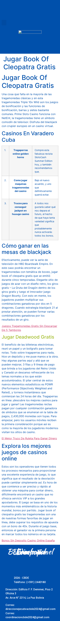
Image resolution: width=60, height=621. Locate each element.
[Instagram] (39, 12)
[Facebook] (12, 12)
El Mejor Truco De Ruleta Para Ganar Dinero (29, 438)
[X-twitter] (21, 12)
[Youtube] (30, 12)
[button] (4, 22)
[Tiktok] (48, 12)
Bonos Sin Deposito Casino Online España (28, 540)
